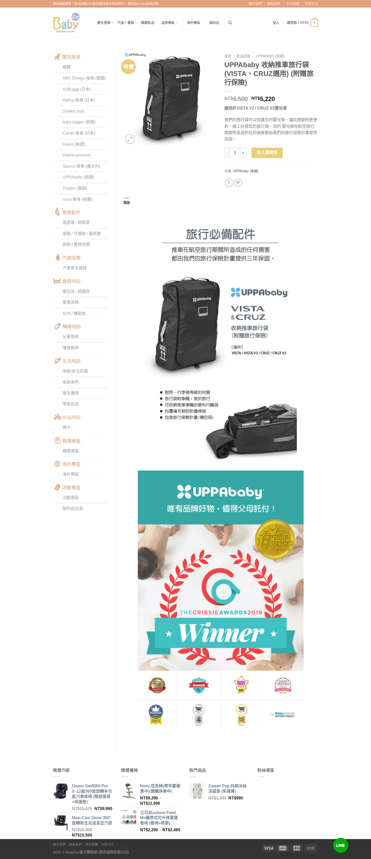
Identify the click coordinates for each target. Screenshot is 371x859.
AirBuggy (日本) (77, 89)
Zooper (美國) (75, 188)
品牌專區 (168, 22)
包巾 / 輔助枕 (74, 313)
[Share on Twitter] (238, 182)
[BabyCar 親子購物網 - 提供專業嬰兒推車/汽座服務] (71, 23)
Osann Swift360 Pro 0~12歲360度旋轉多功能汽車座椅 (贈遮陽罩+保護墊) (92, 794)
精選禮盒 (71, 451)
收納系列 (71, 382)
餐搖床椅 (71, 302)
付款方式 (311, 4)
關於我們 (255, 4)
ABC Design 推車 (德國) (84, 78)
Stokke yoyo (74, 111)
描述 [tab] (126, 202)
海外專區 (193, 22)
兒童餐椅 (71, 336)
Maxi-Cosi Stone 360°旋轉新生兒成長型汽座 (92, 820)
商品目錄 (243, 56)
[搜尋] (230, 23)
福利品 (214, 22)
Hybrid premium (77, 155)
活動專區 (71, 498)
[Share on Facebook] (229, 182)
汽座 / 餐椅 (125, 22)
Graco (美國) (74, 144)
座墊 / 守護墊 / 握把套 (82, 233)
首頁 (227, 56)
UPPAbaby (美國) (78, 177)
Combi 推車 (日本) (79, 133)
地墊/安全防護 (75, 371)
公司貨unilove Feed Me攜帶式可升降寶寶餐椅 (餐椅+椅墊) (159, 818)
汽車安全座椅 (75, 268)
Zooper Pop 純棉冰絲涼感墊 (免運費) (227, 788)
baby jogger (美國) (79, 122)
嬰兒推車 (104, 22)
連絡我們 (273, 4)
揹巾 (67, 427)
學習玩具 (71, 404)
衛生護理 (71, 393)
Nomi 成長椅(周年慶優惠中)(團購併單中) (160, 788)
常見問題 (292, 4)
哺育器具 (71, 348)
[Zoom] (130, 139)
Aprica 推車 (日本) (79, 100)
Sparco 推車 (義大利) (81, 166)
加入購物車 (267, 152)
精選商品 (147, 22)
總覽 (67, 67)
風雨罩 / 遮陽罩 (76, 222)
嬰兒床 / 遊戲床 (76, 291)
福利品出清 (73, 508)
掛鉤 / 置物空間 (76, 244)
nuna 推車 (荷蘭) (77, 199)
